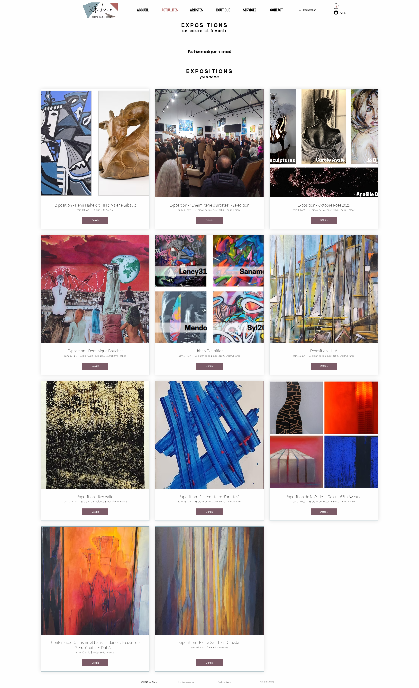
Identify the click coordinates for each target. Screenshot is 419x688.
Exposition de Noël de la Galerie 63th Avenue (323, 496)
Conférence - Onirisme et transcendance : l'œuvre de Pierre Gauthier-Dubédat (95, 645)
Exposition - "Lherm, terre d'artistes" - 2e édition (209, 205)
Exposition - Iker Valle (95, 496)
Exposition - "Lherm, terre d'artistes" (209, 496)
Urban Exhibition (209, 350)
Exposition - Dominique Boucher (95, 350)
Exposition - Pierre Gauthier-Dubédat (209, 642)
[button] (336, 6)
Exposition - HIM (323, 350)
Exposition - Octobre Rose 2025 (324, 205)
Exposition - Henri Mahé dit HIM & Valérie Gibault (95, 205)
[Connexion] (333, 12)
